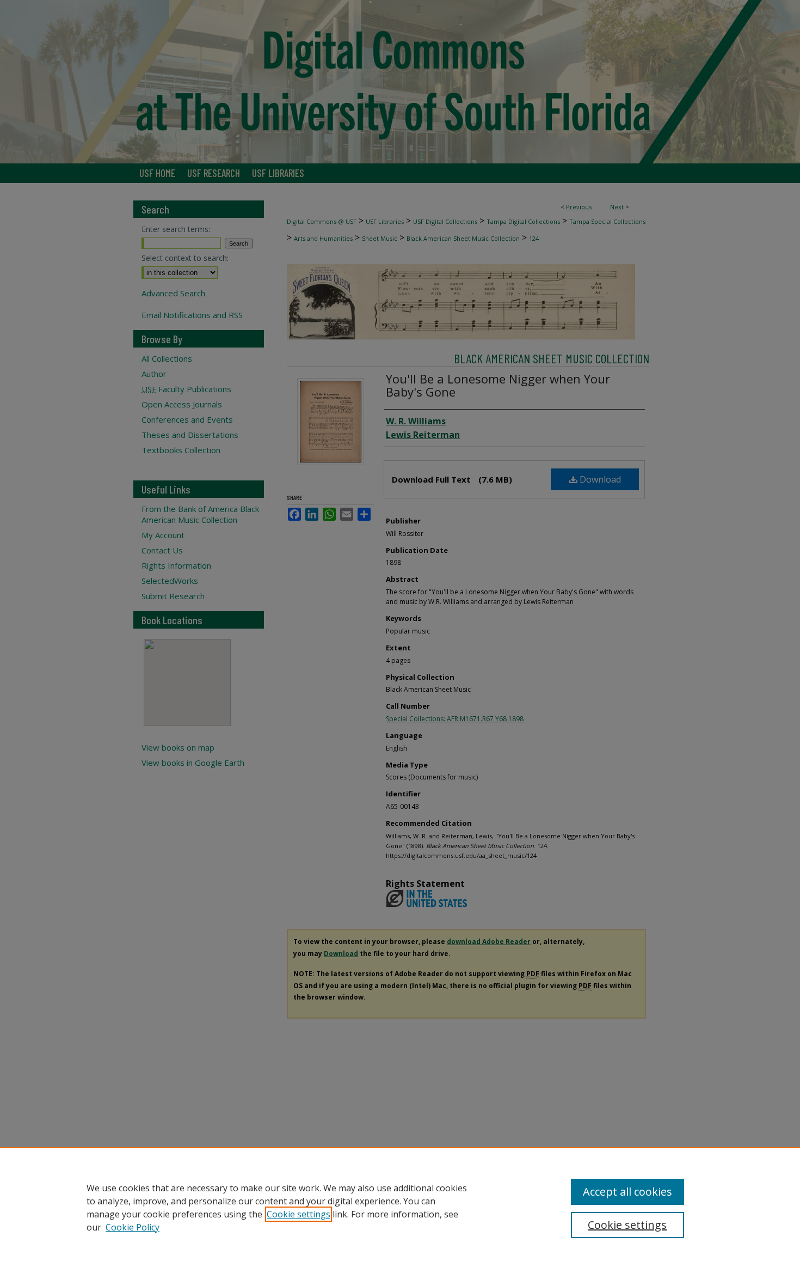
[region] (400, 1207)
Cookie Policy (132, 1227)
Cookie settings (298, 1214)
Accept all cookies (627, 1191)
